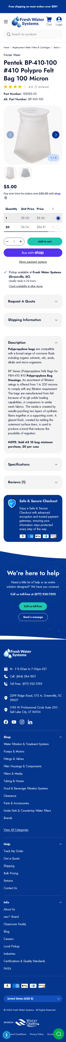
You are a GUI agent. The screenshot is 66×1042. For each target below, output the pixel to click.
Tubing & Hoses (14, 781)
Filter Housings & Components (22, 766)
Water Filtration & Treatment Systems (26, 744)
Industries (9, 954)
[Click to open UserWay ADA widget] (6, 1035)
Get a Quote (12, 858)
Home (6, 47)
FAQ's (7, 968)
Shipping (9, 866)
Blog (6, 931)
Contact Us (10, 888)
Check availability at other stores (26, 286)
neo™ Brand (11, 917)
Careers (9, 939)
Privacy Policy (37, 1034)
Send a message (33, 617)
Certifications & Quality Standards (24, 961)
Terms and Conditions (15, 1034)
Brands (8, 818)
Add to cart (45, 241)
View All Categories (16, 830)
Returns (8, 881)
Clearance (10, 796)
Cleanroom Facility (15, 924)
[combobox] (33, 34)
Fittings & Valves (14, 759)
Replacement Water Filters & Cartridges (31, 47)
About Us (9, 909)
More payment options (33, 262)
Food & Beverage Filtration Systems (26, 788)
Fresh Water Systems (23, 1010)
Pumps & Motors (14, 751)
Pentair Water (12, 55)
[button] (49, 22)
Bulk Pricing (11, 873)
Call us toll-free (33, 606)
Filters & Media (13, 774)
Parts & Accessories (16, 803)
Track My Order (13, 851)
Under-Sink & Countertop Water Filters (27, 810)
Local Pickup (11, 946)
